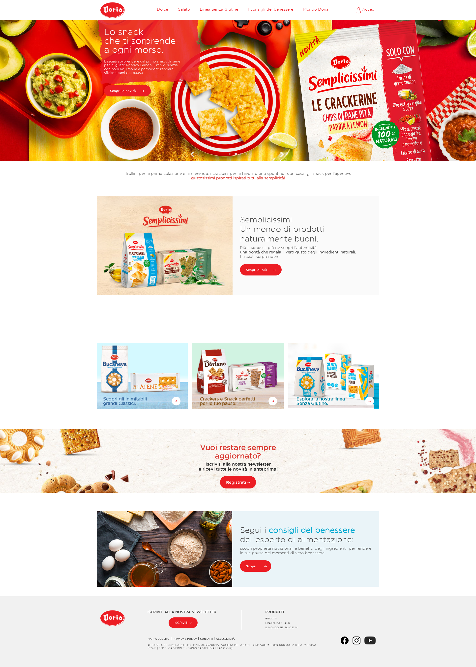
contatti (206, 638)
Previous (195, 154)
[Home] (112, 10)
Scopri (251, 566)
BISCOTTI (271, 618)
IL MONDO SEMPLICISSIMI (281, 627)
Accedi (368, 9)
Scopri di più (256, 270)
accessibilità (225, 638)
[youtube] (370, 639)
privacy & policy (185, 638)
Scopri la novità (123, 91)
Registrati (236, 482)
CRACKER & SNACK (277, 622)
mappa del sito (159, 638)
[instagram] (356, 639)
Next (281, 154)
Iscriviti (182, 623)
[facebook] (345, 639)
